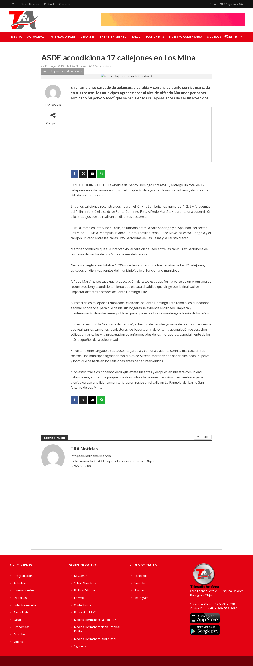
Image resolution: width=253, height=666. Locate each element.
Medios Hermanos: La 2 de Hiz (95, 620)
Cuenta (214, 4)
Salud (136, 36)
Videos (18, 642)
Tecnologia (21, 612)
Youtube (140, 583)
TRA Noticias (78, 66)
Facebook (140, 576)
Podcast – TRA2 (85, 612)
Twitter (139, 590)
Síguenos (214, 36)
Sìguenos (80, 646)
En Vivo (13, 4)
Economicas (155, 36)
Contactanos (67, 4)
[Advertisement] (141, 134)
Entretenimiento (113, 36)
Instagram (141, 598)
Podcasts (49, 4)
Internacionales (62, 36)
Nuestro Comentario (185, 36)
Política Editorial (84, 590)
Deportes (87, 36)
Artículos (19, 634)
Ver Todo (203, 436)
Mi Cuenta (80, 576)
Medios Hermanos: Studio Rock (95, 639)
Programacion (23, 576)
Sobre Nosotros (30, 4)
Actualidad (36, 36)
